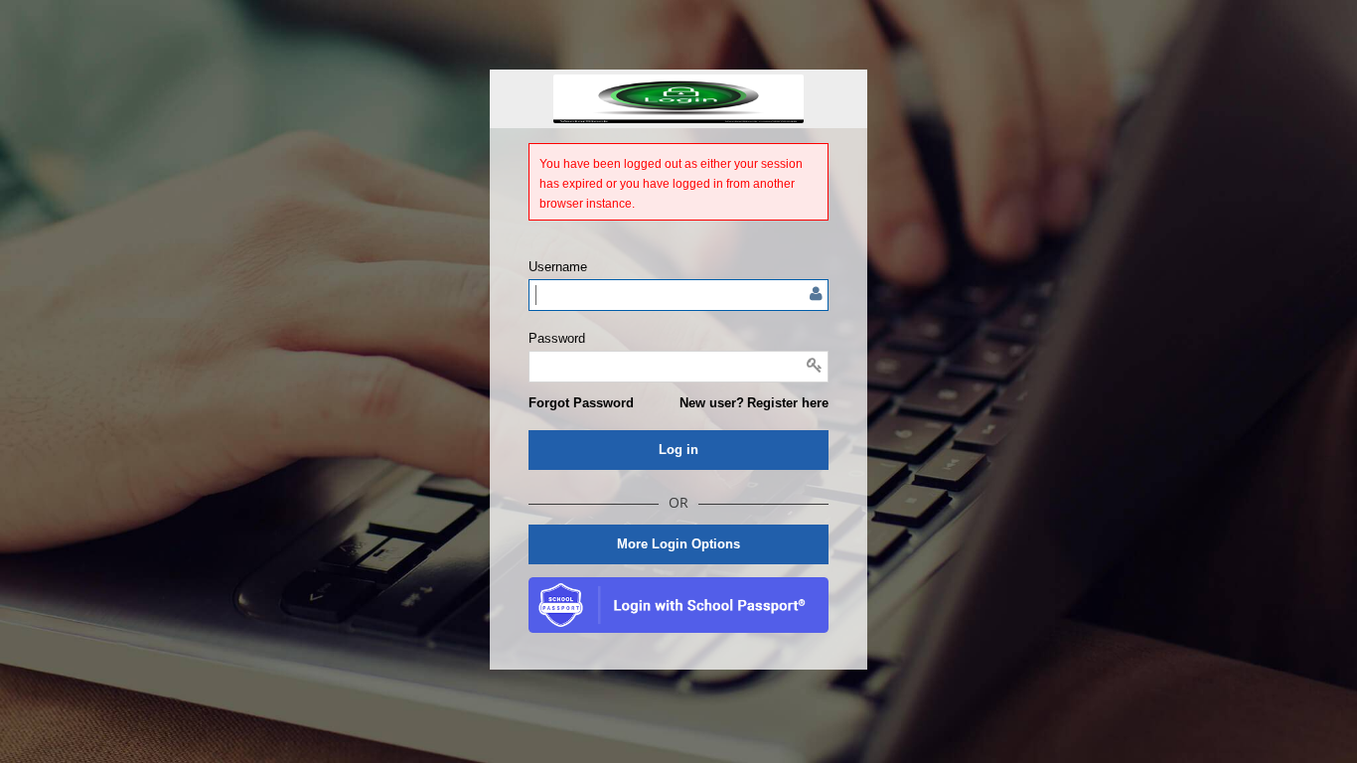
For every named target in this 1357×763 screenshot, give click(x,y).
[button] (581, 402)
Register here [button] (788, 402)
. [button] (678, 604)
